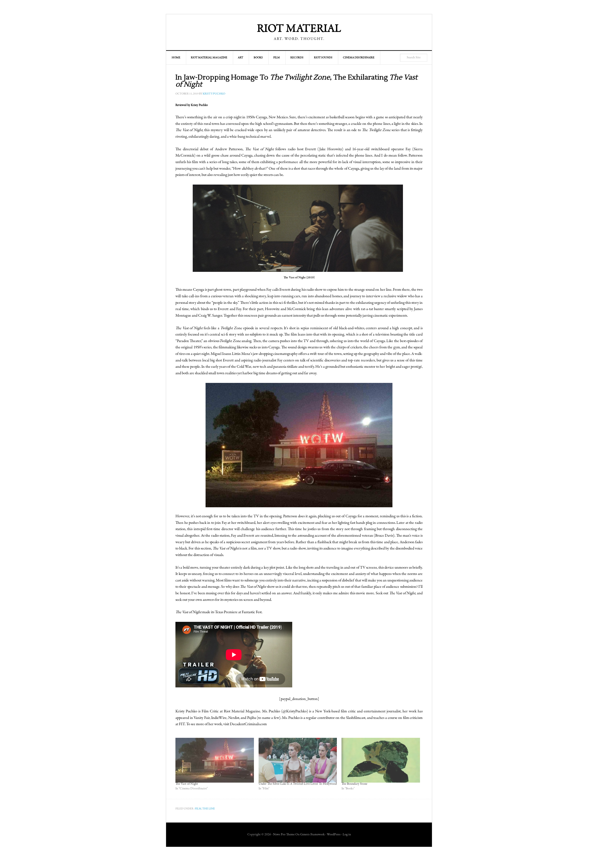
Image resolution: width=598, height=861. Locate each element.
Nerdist (233, 718)
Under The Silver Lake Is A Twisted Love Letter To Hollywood (298, 784)
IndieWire (219, 718)
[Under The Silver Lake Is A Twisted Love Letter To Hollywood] (298, 760)
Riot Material (299, 29)
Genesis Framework (312, 834)
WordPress (334, 834)
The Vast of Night (186, 784)
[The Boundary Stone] (381, 760)
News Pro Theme (284, 834)
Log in (347, 834)
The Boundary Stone (354, 784)
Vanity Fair (202, 718)
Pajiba (251, 718)
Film (198, 808)
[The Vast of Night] (214, 760)
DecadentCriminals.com (248, 724)
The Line (208, 808)
